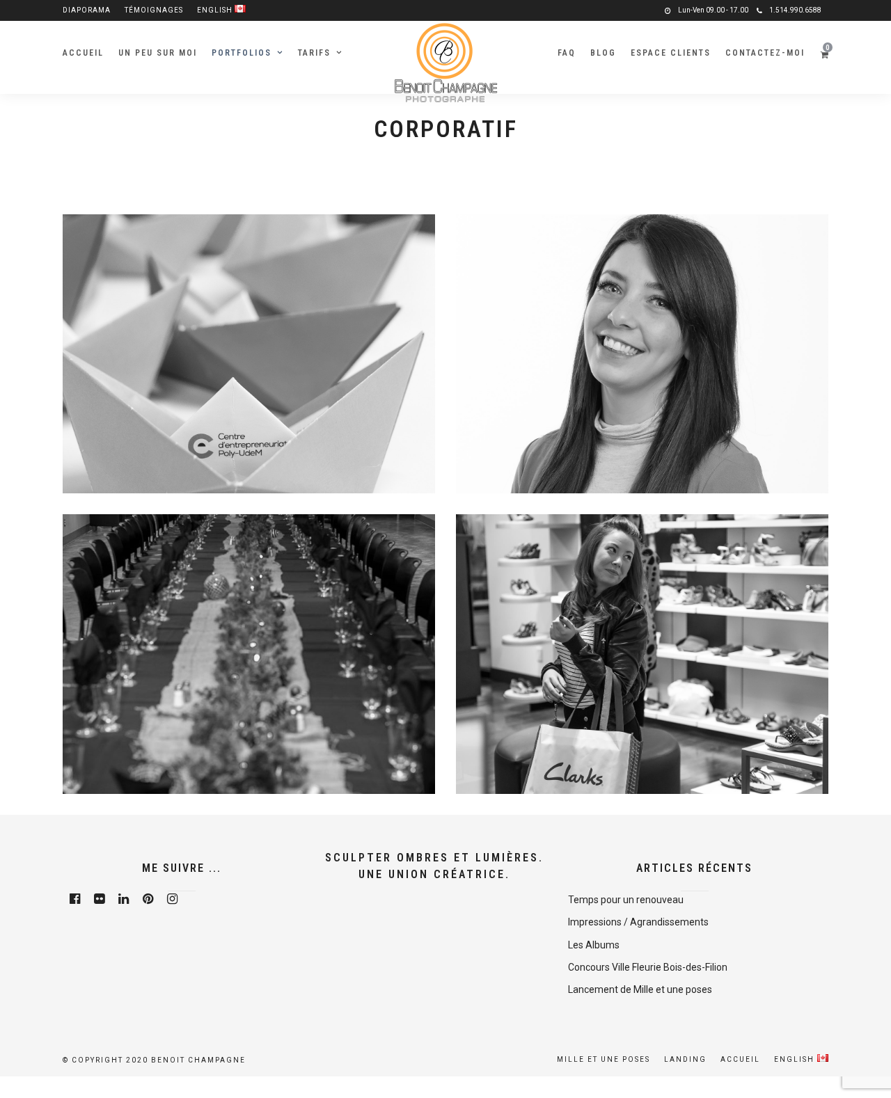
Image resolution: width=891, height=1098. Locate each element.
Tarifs (314, 53)
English (216, 10)
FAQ (567, 53)
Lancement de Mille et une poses (640, 989)
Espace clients (671, 53)
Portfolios (241, 53)
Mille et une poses (603, 1059)
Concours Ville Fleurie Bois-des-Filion (647, 967)
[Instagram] (172, 899)
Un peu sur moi (157, 53)
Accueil (83, 53)
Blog (603, 53)
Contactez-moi (765, 53)
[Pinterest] (148, 899)
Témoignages (154, 10)
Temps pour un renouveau (626, 899)
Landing (685, 1059)
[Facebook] (75, 899)
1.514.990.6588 (795, 10)
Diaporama (87, 10)
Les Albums (594, 944)
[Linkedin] (123, 899)
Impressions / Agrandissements (638, 922)
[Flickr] (99, 899)
